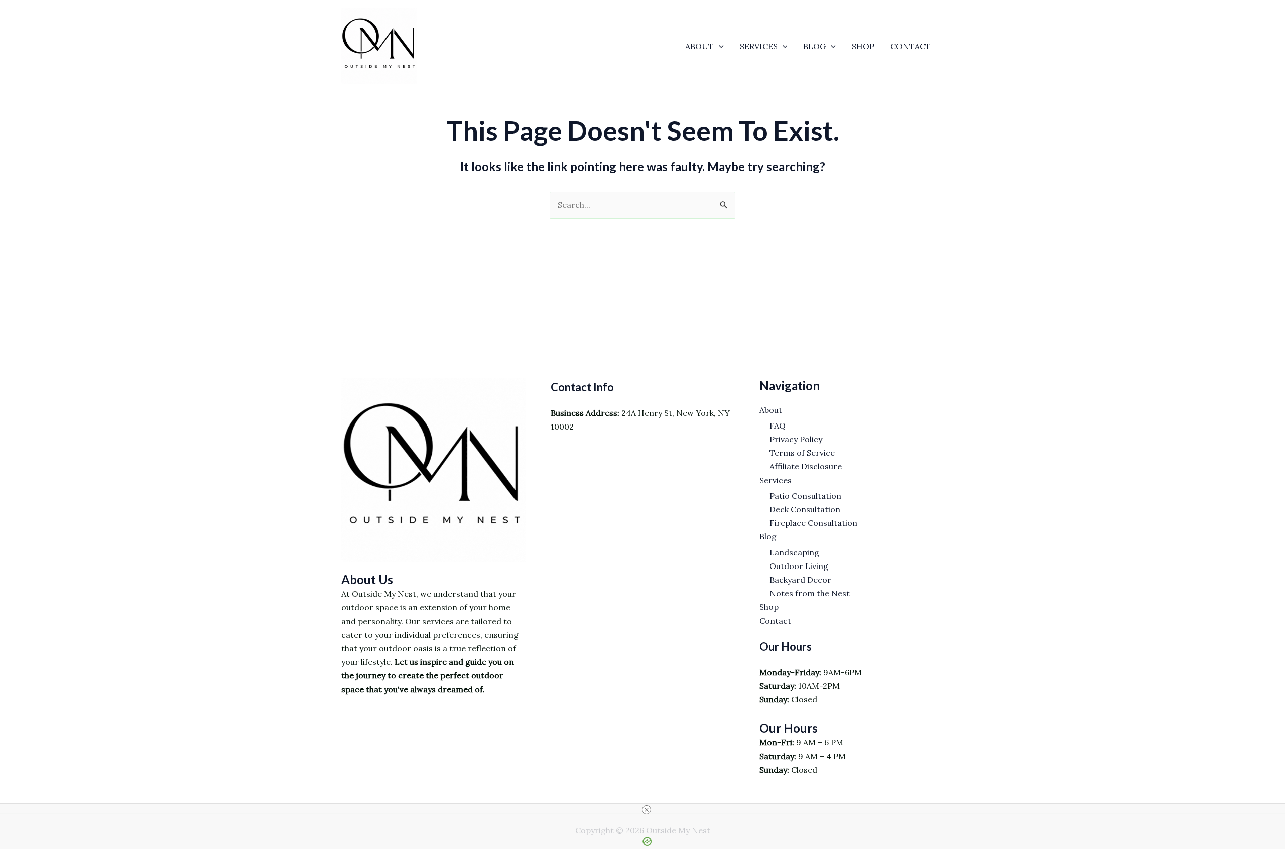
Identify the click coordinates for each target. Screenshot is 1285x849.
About (699, 46)
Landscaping (794, 552)
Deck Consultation (804, 509)
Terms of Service (802, 453)
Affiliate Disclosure (805, 466)
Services (759, 46)
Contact (910, 46)
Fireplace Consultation (813, 523)
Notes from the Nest (809, 593)
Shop (863, 46)
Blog (814, 46)
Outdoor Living (798, 566)
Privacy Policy (795, 439)
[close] (646, 809)
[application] (719, 46)
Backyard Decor (800, 580)
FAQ (777, 425)
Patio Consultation (805, 496)
